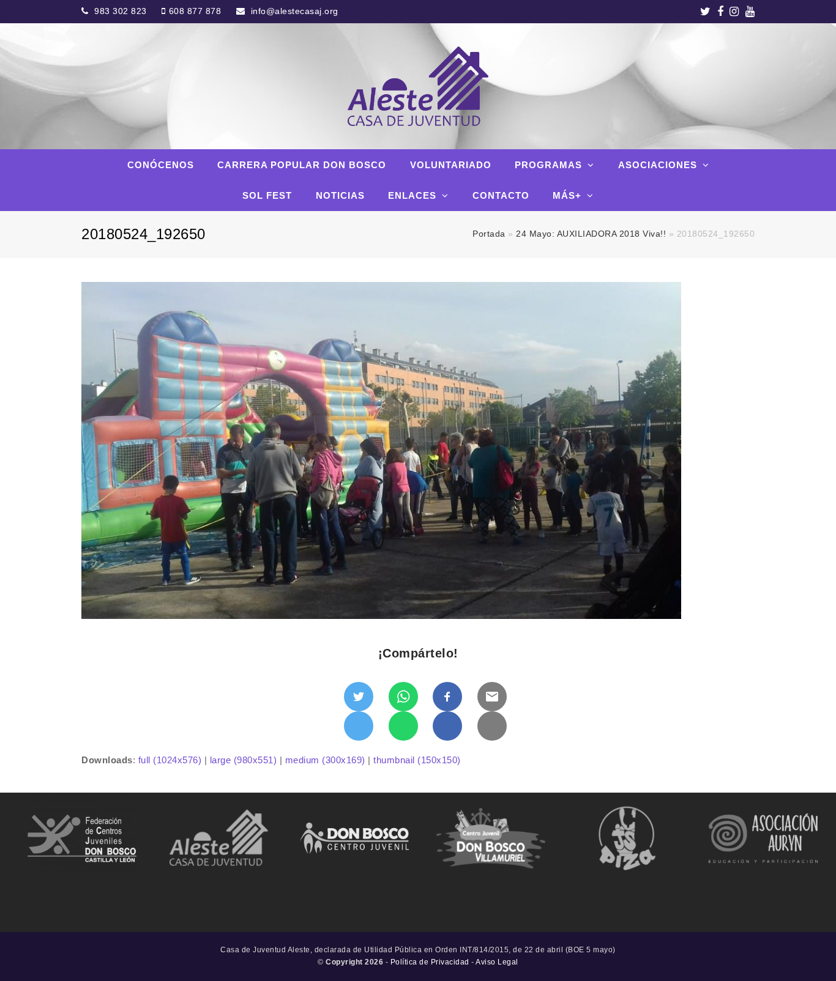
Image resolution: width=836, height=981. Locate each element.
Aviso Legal (497, 962)
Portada (489, 234)
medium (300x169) (325, 760)
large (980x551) (243, 760)
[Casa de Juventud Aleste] (418, 86)
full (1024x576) (170, 760)
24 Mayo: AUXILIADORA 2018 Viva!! (591, 234)
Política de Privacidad (429, 962)
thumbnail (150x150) (417, 760)
